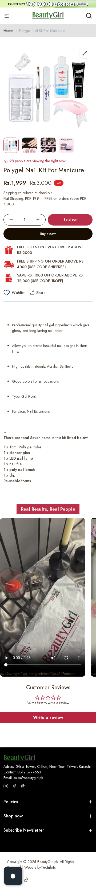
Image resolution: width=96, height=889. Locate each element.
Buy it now (48, 233)
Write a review (48, 717)
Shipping (10, 192)
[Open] (13, 876)
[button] (83, 444)
